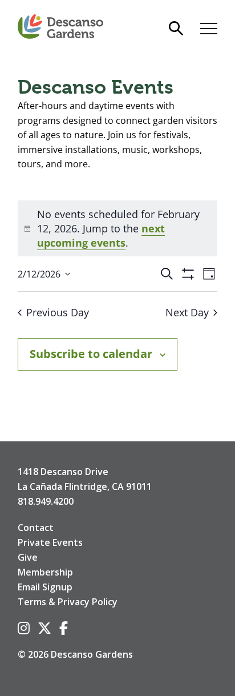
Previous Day (57, 312)
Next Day (187, 312)
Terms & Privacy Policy (68, 602)
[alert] (117, 228)
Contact (36, 527)
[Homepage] (60, 27)
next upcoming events (101, 236)
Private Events (50, 542)
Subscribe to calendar (91, 353)
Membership (45, 572)
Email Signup (45, 587)
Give (28, 557)
